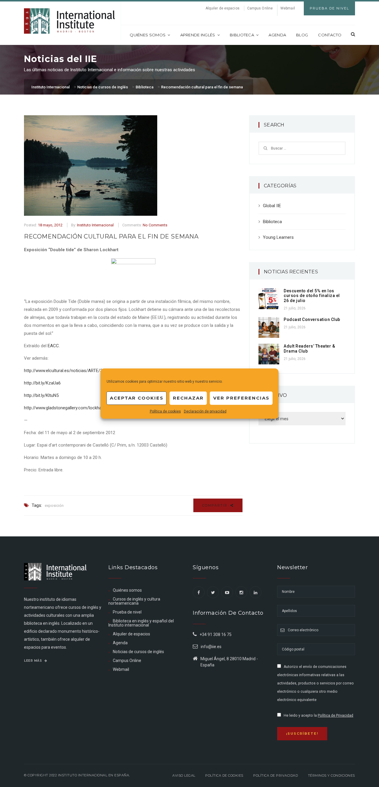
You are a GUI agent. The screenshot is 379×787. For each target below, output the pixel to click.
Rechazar (188, 398)
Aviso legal (183, 775)
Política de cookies (165, 411)
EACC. (54, 345)
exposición (54, 505)
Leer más (33, 661)
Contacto (329, 35)
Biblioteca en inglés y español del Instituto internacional (141, 623)
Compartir (215, 505)
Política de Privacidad (335, 715)
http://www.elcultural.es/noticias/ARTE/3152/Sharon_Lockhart (84, 370)
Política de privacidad (275, 775)
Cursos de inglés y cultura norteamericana (134, 601)
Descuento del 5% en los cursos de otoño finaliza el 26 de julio (312, 295)
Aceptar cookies (136, 398)
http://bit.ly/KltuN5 (41, 395)
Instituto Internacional (95, 225)
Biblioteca (242, 35)
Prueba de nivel (127, 612)
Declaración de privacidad (205, 411)
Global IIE (272, 205)
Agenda (277, 35)
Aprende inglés (197, 35)
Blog (302, 35)
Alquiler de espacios (222, 8)
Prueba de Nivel (329, 8)
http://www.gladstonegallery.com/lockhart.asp (68, 407)
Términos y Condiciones (331, 775)
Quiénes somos (148, 35)
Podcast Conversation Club (312, 319)
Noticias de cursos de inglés (138, 651)
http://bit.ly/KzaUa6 (42, 383)
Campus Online (260, 8)
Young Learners (278, 237)
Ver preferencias (241, 398)
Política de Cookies (224, 775)
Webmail (287, 8)
